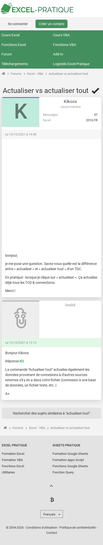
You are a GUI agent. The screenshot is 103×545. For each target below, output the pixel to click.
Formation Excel (13, 454)
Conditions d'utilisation (41, 527)
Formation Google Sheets (70, 454)
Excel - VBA (35, 74)
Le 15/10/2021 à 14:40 (20, 134)
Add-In (58, 54)
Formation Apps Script (68, 460)
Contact (51, 533)
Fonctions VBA (64, 45)
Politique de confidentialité (78, 527)
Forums (16, 74)
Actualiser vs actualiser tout (68, 74)
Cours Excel (11, 35)
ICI (22, 361)
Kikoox (70, 101)
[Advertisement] (51, 193)
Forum (7, 54)
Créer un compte (51, 24)
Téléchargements (15, 64)
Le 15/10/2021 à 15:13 (20, 342)
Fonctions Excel (14, 45)
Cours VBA (61, 35)
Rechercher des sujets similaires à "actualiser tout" (51, 413)
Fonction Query (63, 472)
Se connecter (18, 24)
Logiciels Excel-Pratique (71, 64)
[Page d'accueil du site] (3, 74)
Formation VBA (12, 460)
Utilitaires (8, 472)
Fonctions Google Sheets (70, 466)
